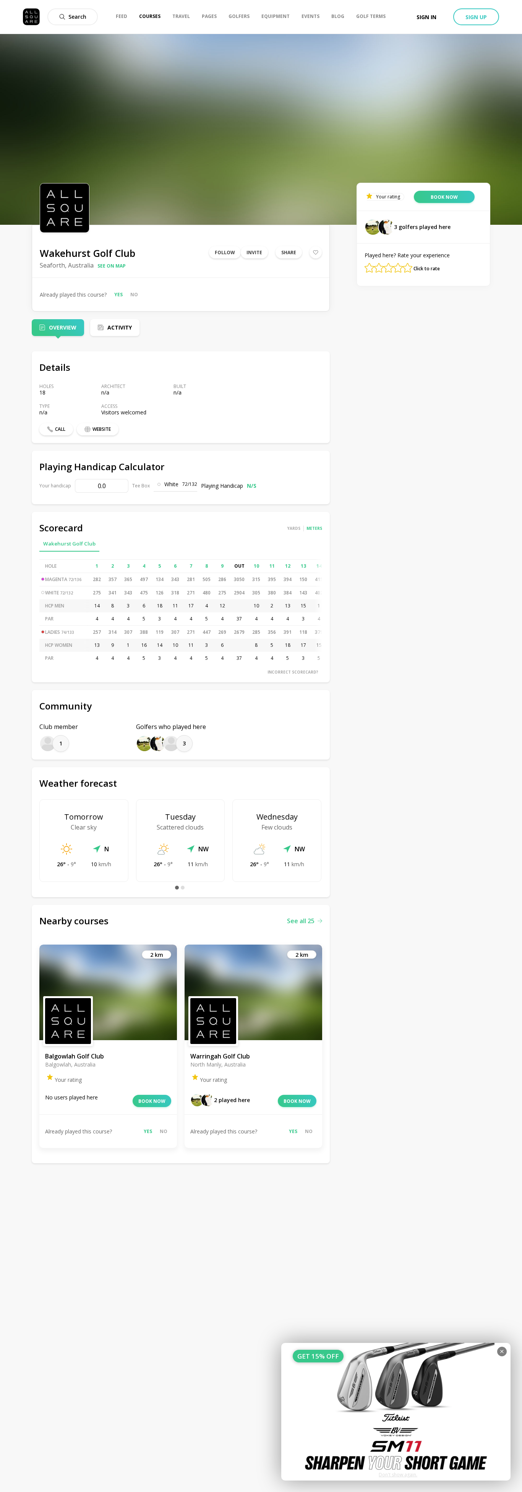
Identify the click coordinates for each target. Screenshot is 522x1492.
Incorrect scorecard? (292, 672)
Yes (118, 294)
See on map (111, 266)
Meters (314, 528)
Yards (293, 528)
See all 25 (300, 921)
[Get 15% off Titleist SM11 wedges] (396, 1412)
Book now (151, 1101)
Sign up (476, 17)
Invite (254, 252)
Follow (225, 252)
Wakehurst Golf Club (69, 543)
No (134, 294)
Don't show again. (398, 1474)
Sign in (426, 17)
